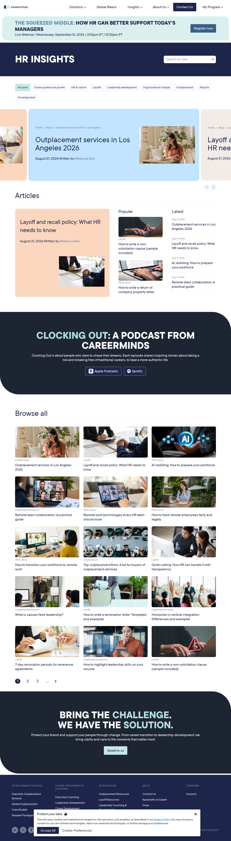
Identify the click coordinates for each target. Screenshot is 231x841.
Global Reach (107, 7)
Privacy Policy (162, 819)
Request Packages (22, 815)
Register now (203, 28)
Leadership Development (70, 803)
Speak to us (115, 750)
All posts (23, 87)
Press (146, 805)
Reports (204, 87)
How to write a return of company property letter (136, 289)
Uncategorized (26, 97)
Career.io (191, 794)
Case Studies (19, 810)
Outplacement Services (27, 786)
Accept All (48, 830)
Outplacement (184, 87)
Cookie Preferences (77, 830)
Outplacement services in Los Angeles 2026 (82, 143)
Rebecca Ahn (85, 158)
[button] (195, 814)
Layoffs (97, 87)
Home (39, 127)
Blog (49, 127)
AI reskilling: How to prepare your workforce (192, 265)
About (146, 786)
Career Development (67, 808)
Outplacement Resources (114, 794)
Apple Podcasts (106, 371)
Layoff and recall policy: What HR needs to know (60, 226)
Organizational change (156, 87)
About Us (159, 7)
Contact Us (184, 7)
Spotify (137, 371)
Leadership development (122, 87)
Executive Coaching (67, 797)
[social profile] (15, 830)
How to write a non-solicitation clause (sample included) (138, 248)
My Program (211, 7)
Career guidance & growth (49, 87)
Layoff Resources (109, 799)
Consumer (192, 786)
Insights (133, 7)
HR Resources (108, 786)
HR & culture (78, 87)
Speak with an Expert (155, 799)
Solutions (76, 7)
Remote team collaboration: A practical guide (193, 284)
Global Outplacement (24, 804)
